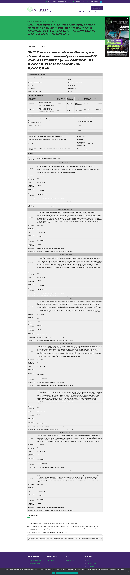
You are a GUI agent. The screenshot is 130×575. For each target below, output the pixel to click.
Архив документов (90, 566)
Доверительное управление (34, 563)
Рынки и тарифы (51, 560)
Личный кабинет (88, 12)
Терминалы (50, 562)
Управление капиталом (57, 12)
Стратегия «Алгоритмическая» (35, 560)
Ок (53, 573)
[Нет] (128, 571)
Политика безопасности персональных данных (67, 573)
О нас (88, 562)
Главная (29, 19)
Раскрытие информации (91, 563)
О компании (98, 12)
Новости (88, 560)
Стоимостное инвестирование (35, 562)
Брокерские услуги (71, 12)
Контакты (88, 565)
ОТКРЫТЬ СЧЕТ (96, 8)
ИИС (80, 12)
